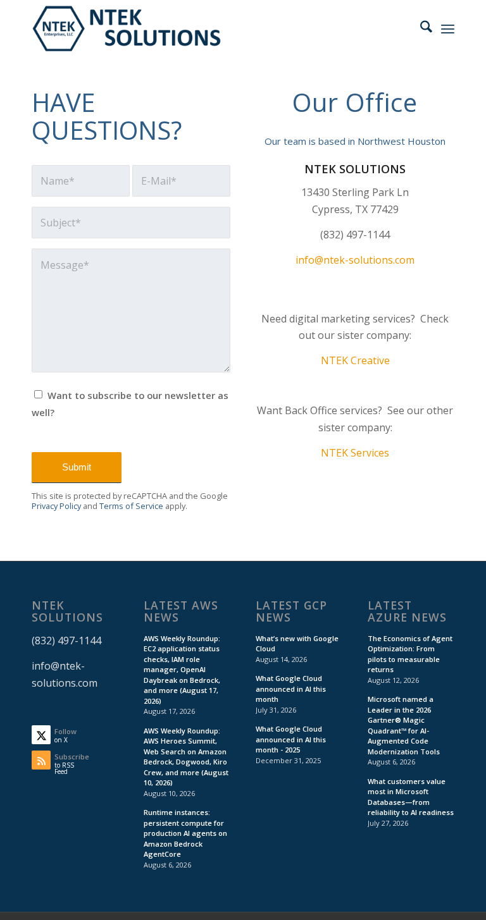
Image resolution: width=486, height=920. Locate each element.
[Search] (420, 28)
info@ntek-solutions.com (355, 260)
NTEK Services (355, 453)
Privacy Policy (56, 506)
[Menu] (447, 28)
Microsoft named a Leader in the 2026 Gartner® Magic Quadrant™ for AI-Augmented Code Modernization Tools (404, 725)
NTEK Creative (355, 360)
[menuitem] (420, 28)
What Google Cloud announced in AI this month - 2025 (291, 739)
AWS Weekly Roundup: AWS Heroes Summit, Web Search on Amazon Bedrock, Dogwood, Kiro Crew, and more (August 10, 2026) (186, 757)
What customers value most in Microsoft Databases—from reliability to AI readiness (411, 797)
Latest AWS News (181, 611)
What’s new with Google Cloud (297, 644)
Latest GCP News (291, 611)
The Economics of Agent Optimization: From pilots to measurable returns (410, 654)
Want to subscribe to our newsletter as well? (130, 403)
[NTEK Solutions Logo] (127, 28)
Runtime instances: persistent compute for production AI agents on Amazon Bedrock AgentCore (185, 833)
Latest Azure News (407, 611)
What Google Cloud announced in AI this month (291, 688)
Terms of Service (131, 506)
